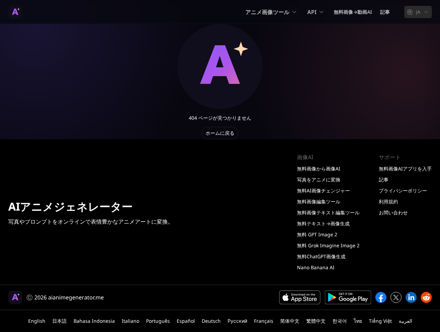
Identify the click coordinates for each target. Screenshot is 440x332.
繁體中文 (316, 321)
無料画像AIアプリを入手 (405, 168)
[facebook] (380, 297)
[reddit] (426, 297)
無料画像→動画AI (353, 12)
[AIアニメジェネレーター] (15, 12)
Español (186, 321)
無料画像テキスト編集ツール (328, 212)
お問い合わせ (393, 212)
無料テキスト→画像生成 (323, 223)
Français (263, 321)
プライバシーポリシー (403, 190)
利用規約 (388, 201)
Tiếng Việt (380, 321)
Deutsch (211, 321)
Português (158, 321)
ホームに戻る (220, 133)
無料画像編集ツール (318, 201)
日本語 (59, 321)
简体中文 (289, 321)
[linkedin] (411, 297)
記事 (385, 12)
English (36, 321)
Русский (237, 321)
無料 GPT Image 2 (317, 234)
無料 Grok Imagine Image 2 (328, 245)
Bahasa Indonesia (94, 321)
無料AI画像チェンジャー (323, 190)
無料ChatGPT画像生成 (321, 256)
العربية (405, 321)
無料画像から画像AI (318, 168)
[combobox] (418, 12)
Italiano (130, 321)
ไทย (358, 321)
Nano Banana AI (315, 267)
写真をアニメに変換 (318, 179)
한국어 (339, 321)
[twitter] (396, 297)
